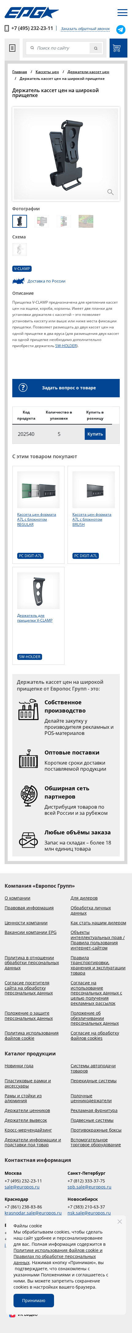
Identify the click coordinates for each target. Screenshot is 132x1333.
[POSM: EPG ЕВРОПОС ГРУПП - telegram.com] (121, 29)
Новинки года (19, 1066)
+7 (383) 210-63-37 (86, 1207)
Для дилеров (84, 898)
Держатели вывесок (26, 1120)
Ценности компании (26, 923)
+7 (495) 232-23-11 (32, 28)
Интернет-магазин (118, 48)
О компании (17, 898)
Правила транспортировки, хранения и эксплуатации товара (98, 965)
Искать (96, 48)
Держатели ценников (27, 1110)
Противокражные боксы (96, 1130)
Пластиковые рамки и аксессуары (28, 1083)
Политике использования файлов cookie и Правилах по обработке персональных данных (58, 1256)
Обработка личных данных (91, 910)
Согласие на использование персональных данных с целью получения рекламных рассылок (96, 993)
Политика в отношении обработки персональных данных (32, 963)
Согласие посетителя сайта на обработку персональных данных (29, 988)
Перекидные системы (94, 1081)
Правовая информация (29, 908)
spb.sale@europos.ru (89, 1187)
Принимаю (33, 1300)
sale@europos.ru (22, 1187)
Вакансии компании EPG (30, 932)
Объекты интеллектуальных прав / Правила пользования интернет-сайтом (98, 940)
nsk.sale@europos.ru (89, 1213)
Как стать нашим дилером (98, 923)
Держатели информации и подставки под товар (33, 1142)
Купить (95, 434)
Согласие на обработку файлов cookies (95, 1036)
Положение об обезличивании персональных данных (95, 1018)
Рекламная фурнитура (94, 1110)
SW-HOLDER (65, 345)
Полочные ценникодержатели (91, 1098)
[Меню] (122, 12)
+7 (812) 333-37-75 (86, 1181)
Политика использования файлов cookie (32, 1036)
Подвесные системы (92, 1120)
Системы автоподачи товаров (93, 1068)
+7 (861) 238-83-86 (23, 1207)
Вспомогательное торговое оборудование (96, 1142)
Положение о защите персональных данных (29, 1016)
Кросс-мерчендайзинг (28, 1130)
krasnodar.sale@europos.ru (33, 1213)
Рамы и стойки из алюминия (23, 1098)
